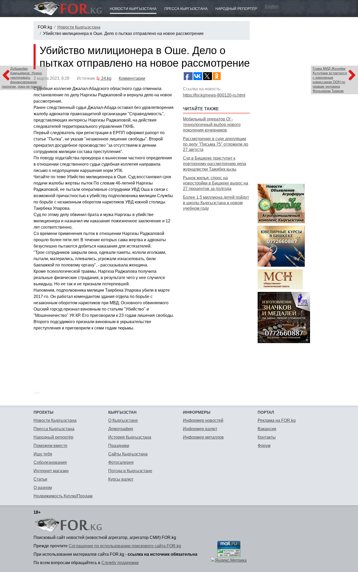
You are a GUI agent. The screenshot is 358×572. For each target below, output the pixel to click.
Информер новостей (203, 420)
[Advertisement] (216, 295)
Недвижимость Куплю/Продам (63, 496)
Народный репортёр (236, 9)
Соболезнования (50, 462)
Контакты (267, 437)
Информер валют (200, 429)
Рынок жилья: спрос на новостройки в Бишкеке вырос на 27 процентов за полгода (215, 183)
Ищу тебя (43, 454)
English (272, 6)
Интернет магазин (51, 471)
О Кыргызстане (123, 420)
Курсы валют (120, 479)
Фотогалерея (121, 462)
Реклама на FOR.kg (277, 420)
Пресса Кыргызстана (186, 9)
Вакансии (267, 429)
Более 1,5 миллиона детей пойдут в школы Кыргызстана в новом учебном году (216, 203)
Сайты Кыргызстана (128, 454)
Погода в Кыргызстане (130, 471)
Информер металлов (203, 437)
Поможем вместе (50, 445)
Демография (120, 429)
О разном (43, 487)
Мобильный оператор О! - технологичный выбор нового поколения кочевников (212, 124)
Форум (264, 445)
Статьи (40, 479)
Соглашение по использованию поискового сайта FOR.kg (125, 546)
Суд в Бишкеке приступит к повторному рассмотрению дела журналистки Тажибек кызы (214, 163)
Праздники (118, 445)
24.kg (105, 78)
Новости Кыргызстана (133, 9)
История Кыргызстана (129, 437)
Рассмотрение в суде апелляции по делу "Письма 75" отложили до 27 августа (215, 144)
